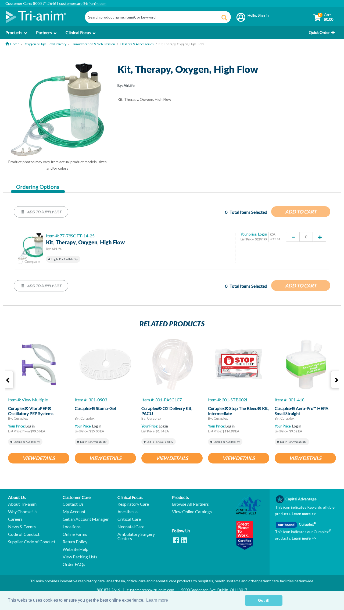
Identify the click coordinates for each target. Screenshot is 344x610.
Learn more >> (303, 513)
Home (14, 44)
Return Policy (75, 542)
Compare (32, 261)
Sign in (263, 15)
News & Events (22, 527)
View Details (39, 458)
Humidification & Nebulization (93, 44)
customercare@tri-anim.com (82, 3)
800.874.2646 (108, 589)
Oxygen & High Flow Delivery (45, 44)
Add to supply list (43, 212)
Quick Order (319, 32)
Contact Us (73, 504)
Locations (72, 527)
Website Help (75, 549)
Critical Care (129, 519)
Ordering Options (37, 187)
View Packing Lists (80, 557)
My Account (74, 511)
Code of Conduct (24, 534)
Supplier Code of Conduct (31, 542)
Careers (15, 519)
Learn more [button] (157, 600)
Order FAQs (74, 564)
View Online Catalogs (192, 511)
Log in (262, 234)
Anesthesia (127, 511)
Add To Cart (301, 212)
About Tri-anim (22, 504)
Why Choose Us (22, 511)
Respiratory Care (133, 504)
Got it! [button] (264, 600)
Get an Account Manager (86, 519)
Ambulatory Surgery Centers (136, 536)
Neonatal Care (130, 527)
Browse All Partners (190, 504)
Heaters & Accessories (137, 44)
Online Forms (75, 534)
